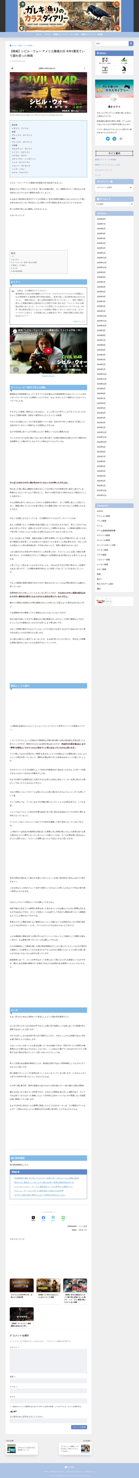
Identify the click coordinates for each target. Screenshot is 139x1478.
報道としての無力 (19, 265)
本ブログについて (57, 1471)
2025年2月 (101, 306)
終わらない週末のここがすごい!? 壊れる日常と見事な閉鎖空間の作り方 (44, 1182)
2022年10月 (102, 442)
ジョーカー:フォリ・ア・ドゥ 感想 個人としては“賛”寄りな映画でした (44, 1187)
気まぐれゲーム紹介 (105, 584)
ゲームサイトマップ (103, 170)
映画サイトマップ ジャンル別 (66, 34)
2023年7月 (101, 398)
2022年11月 (102, 437)
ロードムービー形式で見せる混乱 (25, 262)
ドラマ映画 (82, 1226)
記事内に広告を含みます (47, 68)
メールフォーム (89, 1471)
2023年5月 (101, 408)
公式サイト (77, 321)
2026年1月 (101, 253)
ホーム (39, 34)
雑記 (99, 589)
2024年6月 (101, 345)
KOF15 (100, 511)
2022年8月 (101, 452)
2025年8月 (101, 277)
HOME (70, 1467)
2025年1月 (101, 311)
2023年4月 (101, 413)
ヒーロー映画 (102, 565)
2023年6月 (101, 403)
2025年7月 (101, 282)
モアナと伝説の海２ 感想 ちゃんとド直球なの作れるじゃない (40, 1195)
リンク (98, 175)
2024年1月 (101, 369)
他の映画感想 (17, 271)
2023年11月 (102, 379)
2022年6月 (101, 461)
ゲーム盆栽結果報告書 (106, 531)
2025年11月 (102, 263)
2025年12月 (102, 258)
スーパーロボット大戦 (106, 545)
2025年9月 (101, 272)
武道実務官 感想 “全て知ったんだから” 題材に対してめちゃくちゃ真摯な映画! (47, 1178)
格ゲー (100, 579)
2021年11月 (102, 495)
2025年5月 (101, 292)
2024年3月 (101, 360)
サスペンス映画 (103, 535)
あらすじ (16, 259)
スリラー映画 (102, 550)
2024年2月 (101, 364)
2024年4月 (101, 355)
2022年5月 (101, 466)
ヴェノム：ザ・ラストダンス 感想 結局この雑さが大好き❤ (39, 1191)
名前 (13, 1377)
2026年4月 (101, 238)
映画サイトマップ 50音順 (92, 34)
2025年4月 (101, 297)
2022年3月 (101, 476)
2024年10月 (102, 326)
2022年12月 (102, 432)
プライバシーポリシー (73, 1471)
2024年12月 (102, 316)
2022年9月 (101, 447)
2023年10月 (102, 384)
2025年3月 (101, 301)
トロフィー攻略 (103, 560)
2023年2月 (101, 423)
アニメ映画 (101, 521)
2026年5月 (101, 234)
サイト (12, 1397)
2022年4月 (101, 471)
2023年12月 (102, 374)
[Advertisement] (48, 233)
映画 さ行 (83, 1230)
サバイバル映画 (103, 540)
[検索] (131, 43)
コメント (15, 1347)
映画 (99, 574)
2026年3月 (101, 243)
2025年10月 (102, 267)
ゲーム (47, 34)
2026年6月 (101, 229)
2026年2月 (101, 248)
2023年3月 (101, 418)
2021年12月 (102, 490)
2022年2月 (101, 481)
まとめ (15, 268)
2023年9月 (101, 389)
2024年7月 (101, 340)
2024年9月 (101, 330)
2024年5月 (101, 350)
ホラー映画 (101, 569)
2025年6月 (101, 287)
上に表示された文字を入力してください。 (27, 1417)
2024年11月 (102, 321)
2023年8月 (101, 393)
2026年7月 (101, 224)
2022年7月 (101, 457)
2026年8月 (101, 219)
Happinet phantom (48, 376)
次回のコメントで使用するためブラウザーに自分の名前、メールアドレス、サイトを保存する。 (47, 1406)
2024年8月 (101, 335)
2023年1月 (101, 427)
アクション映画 (103, 516)
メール (14, 1387)
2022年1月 (101, 486)
